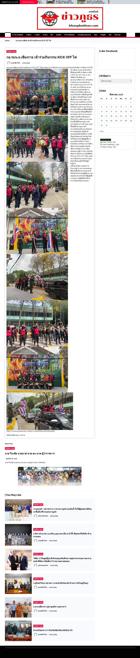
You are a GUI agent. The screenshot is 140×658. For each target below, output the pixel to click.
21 (126, 116)
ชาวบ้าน (45, 35)
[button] (128, 35)
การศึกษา (29, 35)
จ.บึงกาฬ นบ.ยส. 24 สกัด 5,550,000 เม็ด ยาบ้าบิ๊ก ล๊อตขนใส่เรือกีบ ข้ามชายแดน (62, 535)
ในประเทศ (117, 35)
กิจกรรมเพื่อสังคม (69, 35)
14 (126, 111)
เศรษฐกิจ (103, 35)
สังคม (95, 35)
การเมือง (37, 35)
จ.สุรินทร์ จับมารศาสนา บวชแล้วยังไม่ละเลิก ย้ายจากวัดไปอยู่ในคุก (60, 583)
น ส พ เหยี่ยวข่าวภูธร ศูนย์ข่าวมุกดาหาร (49, 606)
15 (131, 111)
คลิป (110, 35)
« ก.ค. (101, 131)
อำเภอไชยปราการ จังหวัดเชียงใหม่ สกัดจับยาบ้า (53, 630)
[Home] (8, 35)
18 (111, 116)
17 (106, 116)
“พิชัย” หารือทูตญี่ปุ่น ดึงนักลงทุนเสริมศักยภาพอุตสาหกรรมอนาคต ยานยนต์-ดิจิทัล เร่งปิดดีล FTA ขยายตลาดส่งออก (62, 559)
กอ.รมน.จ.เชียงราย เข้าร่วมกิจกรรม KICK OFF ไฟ (41, 57)
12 (116, 111)
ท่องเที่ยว (58, 35)
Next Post (9, 444)
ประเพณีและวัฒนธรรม (84, 35)
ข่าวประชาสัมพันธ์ (17, 35)
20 (121, 116)
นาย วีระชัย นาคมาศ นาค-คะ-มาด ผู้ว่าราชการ (30, 453)
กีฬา (52, 35)
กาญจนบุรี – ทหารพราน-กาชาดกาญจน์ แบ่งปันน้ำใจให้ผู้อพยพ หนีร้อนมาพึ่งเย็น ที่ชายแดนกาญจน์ (62, 510)
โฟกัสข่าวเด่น (11, 51)
